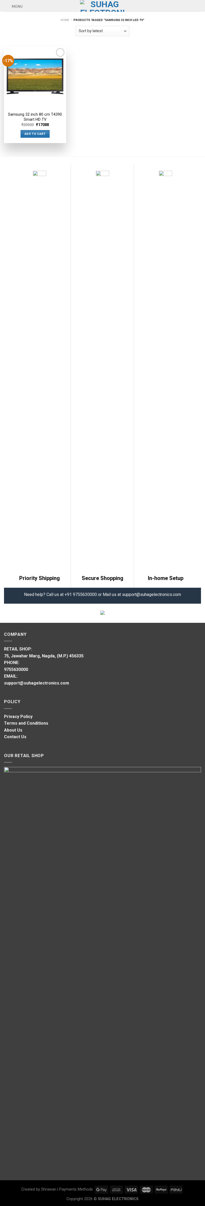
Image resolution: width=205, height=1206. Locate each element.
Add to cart (35, 134)
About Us (13, 730)
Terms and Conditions (26, 723)
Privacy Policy (18, 716)
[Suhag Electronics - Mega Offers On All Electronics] (102, 6)
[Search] (199, 6)
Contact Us (15, 736)
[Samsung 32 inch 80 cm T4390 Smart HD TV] (35, 78)
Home (65, 20)
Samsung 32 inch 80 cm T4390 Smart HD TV (35, 117)
